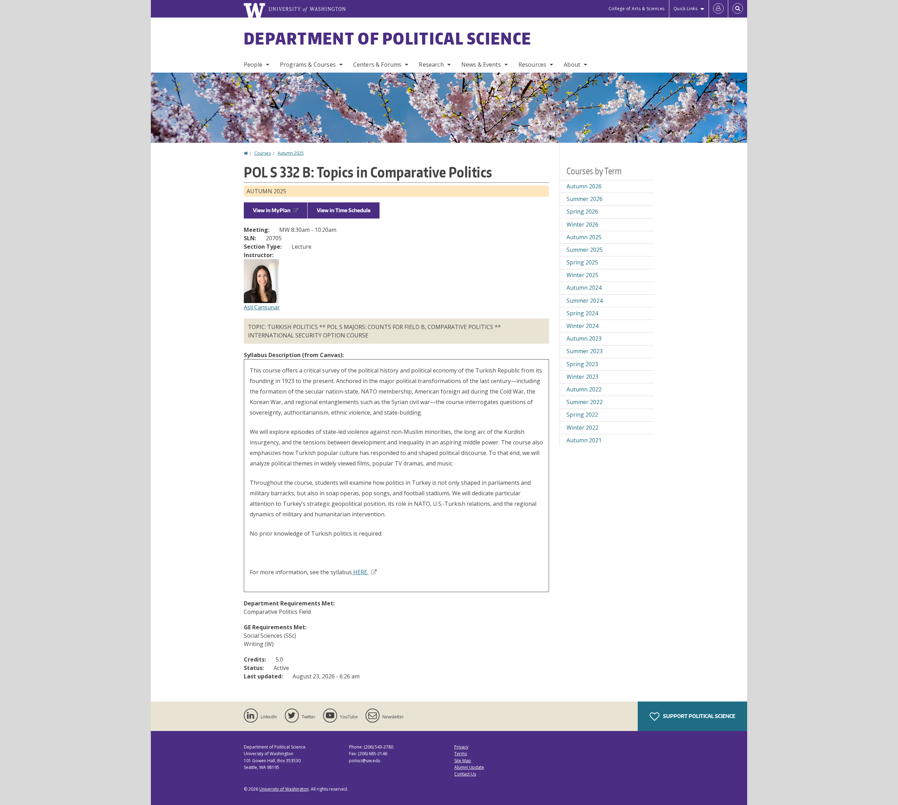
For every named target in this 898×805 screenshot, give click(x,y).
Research (431, 64)
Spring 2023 (582, 364)
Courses (262, 153)
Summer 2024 (585, 300)
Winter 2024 (582, 326)
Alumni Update (469, 767)
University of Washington (284, 789)
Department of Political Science (387, 38)
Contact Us (465, 774)
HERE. (360, 572)
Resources (532, 64)
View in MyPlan (271, 210)
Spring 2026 (582, 211)
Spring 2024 (582, 313)
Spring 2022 (582, 414)
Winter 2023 (582, 377)
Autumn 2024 (584, 287)
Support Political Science (698, 716)
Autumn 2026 (584, 186)
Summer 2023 (585, 351)
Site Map (462, 761)
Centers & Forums (377, 64)
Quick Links (686, 9)
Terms (460, 754)
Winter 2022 (582, 427)
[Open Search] (737, 9)
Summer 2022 (585, 402)
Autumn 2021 (584, 440)
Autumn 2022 (584, 389)
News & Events (481, 64)
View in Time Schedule (343, 210)
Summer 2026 (585, 199)
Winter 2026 (582, 224)
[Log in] (718, 9)
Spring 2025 (582, 262)
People (253, 64)
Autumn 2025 (290, 153)
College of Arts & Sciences (637, 9)
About (572, 64)
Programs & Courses (308, 64)
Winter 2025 (582, 275)
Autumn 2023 (584, 338)
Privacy (461, 747)
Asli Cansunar (262, 307)
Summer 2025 (585, 250)
